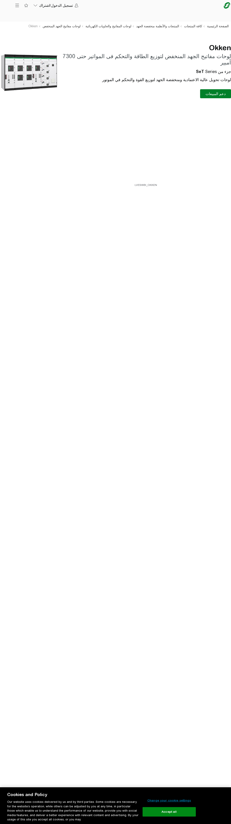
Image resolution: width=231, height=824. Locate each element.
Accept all (169, 811)
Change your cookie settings (169, 800)
